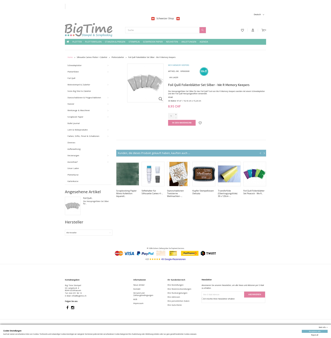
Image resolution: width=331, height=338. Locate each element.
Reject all (314, 335)
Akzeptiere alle (315, 331)
